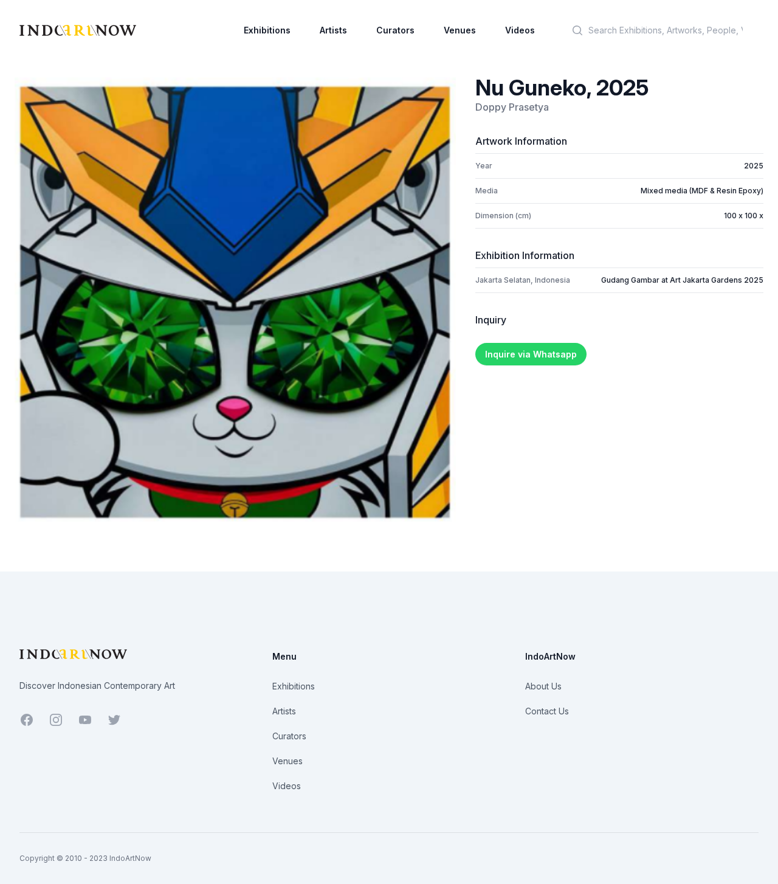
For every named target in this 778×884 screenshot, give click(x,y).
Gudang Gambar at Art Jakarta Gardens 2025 (682, 280)
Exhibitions (267, 30)
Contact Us (547, 711)
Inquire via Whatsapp (531, 354)
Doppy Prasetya (512, 107)
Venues (460, 30)
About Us (543, 686)
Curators (395, 30)
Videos (520, 30)
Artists (333, 30)
